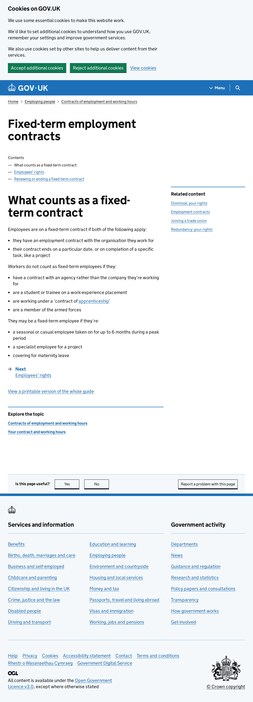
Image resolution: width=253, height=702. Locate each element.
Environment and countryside (118, 566)
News (177, 555)
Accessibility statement (87, 655)
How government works (195, 611)
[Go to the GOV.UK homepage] (28, 87)
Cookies (50, 655)
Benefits (16, 544)
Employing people (40, 101)
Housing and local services (116, 577)
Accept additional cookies (37, 68)
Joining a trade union (189, 220)
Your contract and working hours (37, 432)
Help (13, 655)
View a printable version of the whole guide (51, 391)
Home (13, 101)
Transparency (185, 600)
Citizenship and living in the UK (39, 588)
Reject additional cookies (98, 68)
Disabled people (24, 611)
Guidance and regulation (195, 566)
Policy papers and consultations (203, 588)
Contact (123, 655)
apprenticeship (94, 301)
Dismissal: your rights (189, 203)
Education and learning (112, 544)
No (101, 484)
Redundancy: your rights (191, 229)
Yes (71, 484)
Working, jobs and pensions (116, 622)
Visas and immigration (111, 611)
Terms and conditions (158, 655)
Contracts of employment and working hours (99, 101)
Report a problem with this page (208, 484)
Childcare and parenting (32, 577)
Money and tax (104, 588)
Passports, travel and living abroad (124, 600)
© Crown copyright (226, 686)
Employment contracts (190, 211)
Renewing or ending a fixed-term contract (49, 179)
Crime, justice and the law (34, 600)
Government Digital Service (104, 663)
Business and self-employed (36, 566)
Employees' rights (29, 172)
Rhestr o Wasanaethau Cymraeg (40, 663)
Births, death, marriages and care (41, 555)
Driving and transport (29, 622)
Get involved (183, 622)
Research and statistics (195, 577)
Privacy (29, 655)
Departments (184, 544)
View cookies (143, 68)
